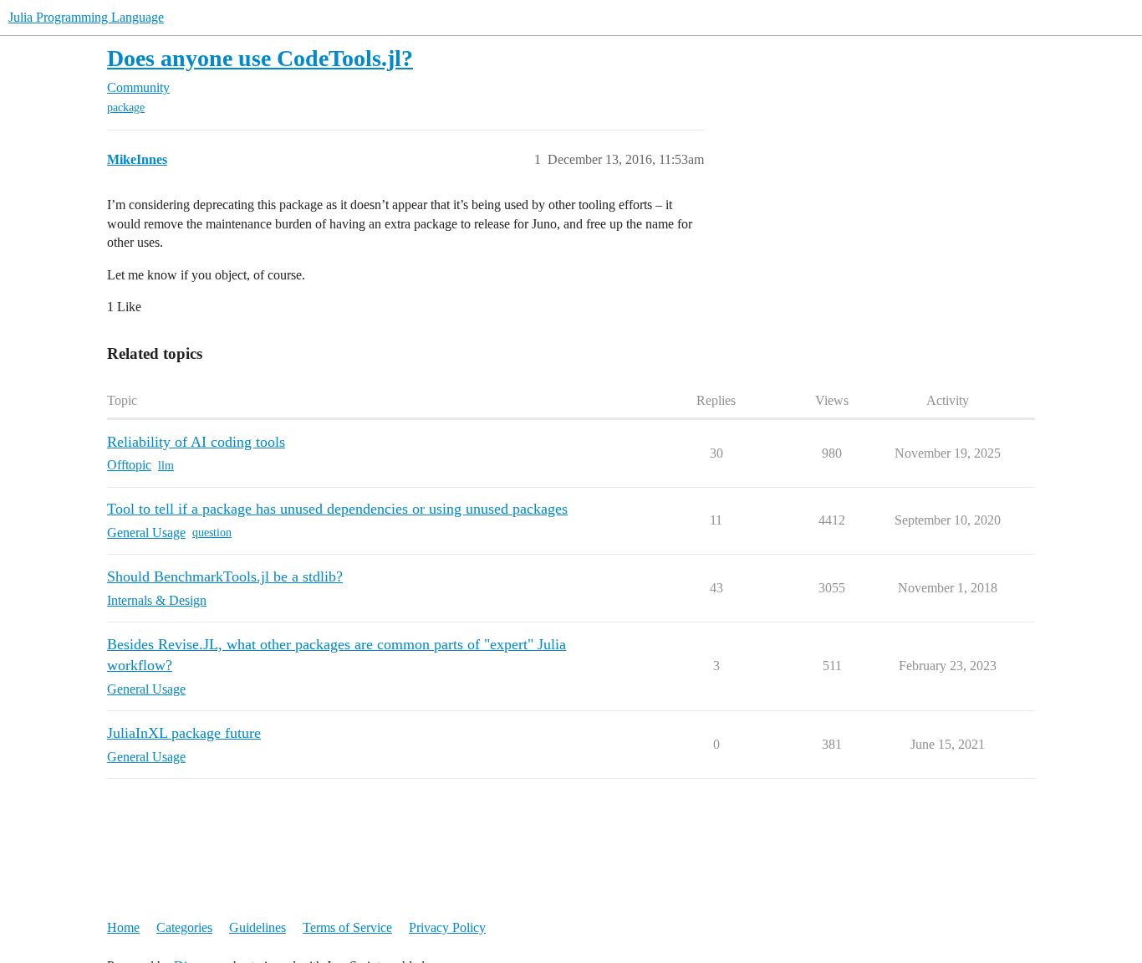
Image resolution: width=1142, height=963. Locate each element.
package (126, 107)
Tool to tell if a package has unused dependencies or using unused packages (337, 508)
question (212, 532)
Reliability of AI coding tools (196, 441)
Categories (184, 927)
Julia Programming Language (86, 17)
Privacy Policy (447, 927)
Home (123, 927)
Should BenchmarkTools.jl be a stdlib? (225, 576)
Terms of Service (347, 927)
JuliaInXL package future (184, 733)
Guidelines (257, 927)
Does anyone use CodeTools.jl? (260, 58)
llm (166, 465)
